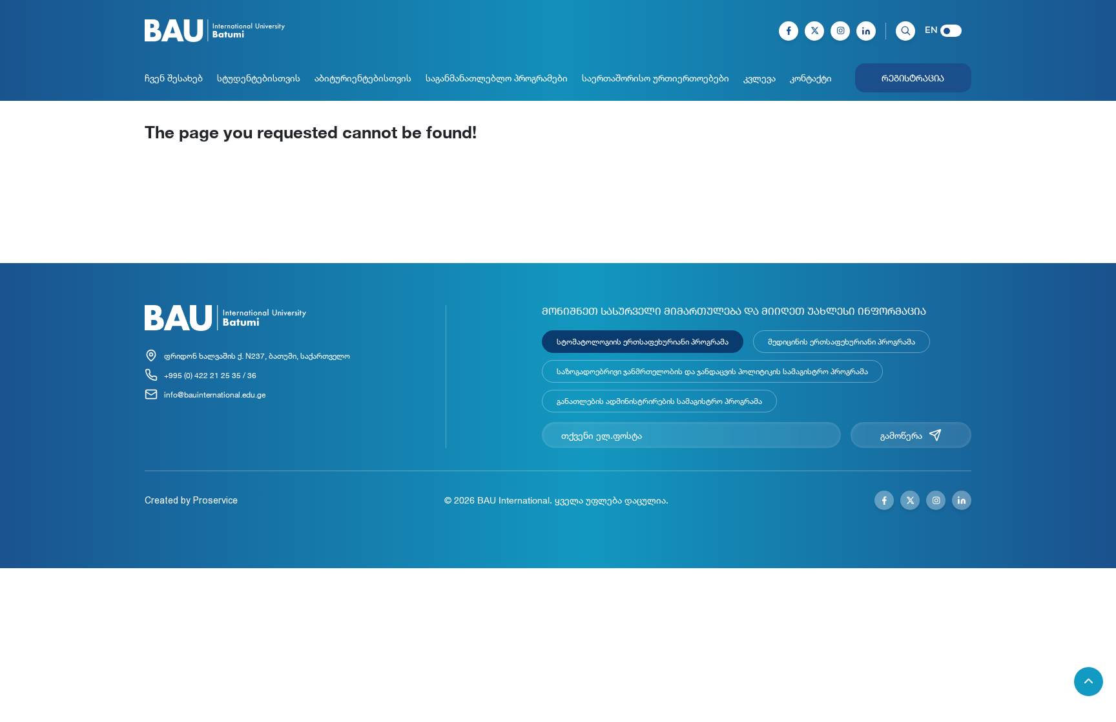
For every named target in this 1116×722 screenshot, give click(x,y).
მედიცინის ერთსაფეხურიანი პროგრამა (841, 341)
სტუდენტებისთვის (258, 77)
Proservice (215, 500)
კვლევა (759, 77)
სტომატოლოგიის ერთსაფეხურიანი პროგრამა (642, 341)
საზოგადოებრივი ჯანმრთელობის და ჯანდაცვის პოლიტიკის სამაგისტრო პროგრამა (712, 371)
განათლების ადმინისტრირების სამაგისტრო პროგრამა (659, 401)
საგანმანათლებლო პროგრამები (497, 77)
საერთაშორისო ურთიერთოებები (655, 77)
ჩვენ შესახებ (174, 77)
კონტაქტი (811, 77)
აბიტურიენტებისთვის (363, 77)
